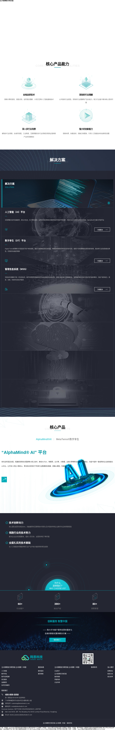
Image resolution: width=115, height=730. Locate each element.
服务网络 (40, 674)
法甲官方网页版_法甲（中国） (67, 729)
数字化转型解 (5, 676)
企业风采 (57, 682)
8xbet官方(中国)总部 (55, 727)
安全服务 (4, 679)
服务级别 (40, 671)
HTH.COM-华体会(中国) (48, 729)
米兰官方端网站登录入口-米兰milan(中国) (26, 729)
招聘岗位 (110, 671)
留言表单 (110, 676)
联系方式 (110, 674)
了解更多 (100, 230)
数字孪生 (4, 674)
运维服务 (4, 682)
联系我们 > (57, 640)
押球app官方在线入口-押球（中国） (35, 727)
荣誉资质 (57, 679)
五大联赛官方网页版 (61, 674)
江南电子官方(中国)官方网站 (92, 727)
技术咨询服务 (5, 685)
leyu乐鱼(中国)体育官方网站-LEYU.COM (91, 729)
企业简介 (57, 671)
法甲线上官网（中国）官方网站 (72, 727)
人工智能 (4, 671)
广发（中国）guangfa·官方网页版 (11, 727)
